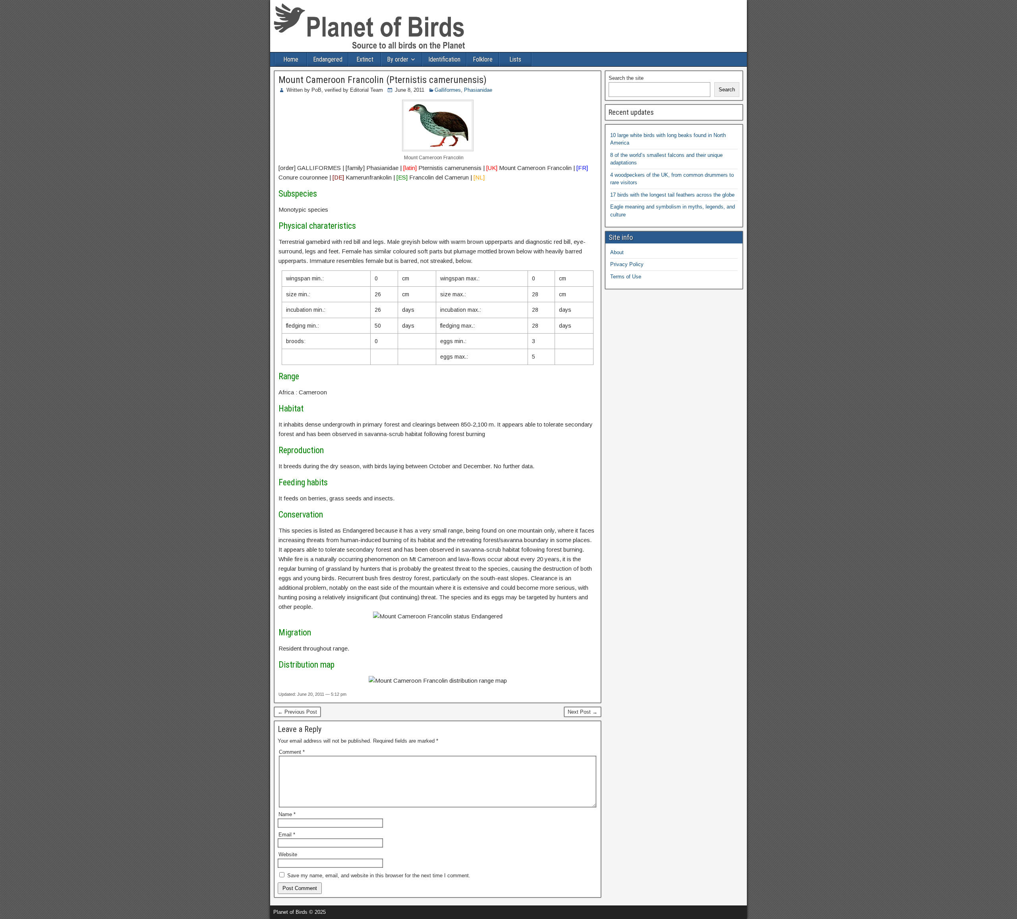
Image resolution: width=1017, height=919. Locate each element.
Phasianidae (478, 90)
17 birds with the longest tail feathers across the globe (672, 195)
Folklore (483, 59)
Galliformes (448, 90)
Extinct (364, 59)
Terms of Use (625, 277)
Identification (444, 59)
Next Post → (582, 712)
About (617, 252)
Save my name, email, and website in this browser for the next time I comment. (378, 875)
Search (727, 90)
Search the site (626, 78)
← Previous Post (297, 712)
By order (397, 59)
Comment (292, 752)
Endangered (327, 59)
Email (286, 835)
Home (290, 59)
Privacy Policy (627, 264)
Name (287, 814)
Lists (515, 59)
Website (287, 854)
